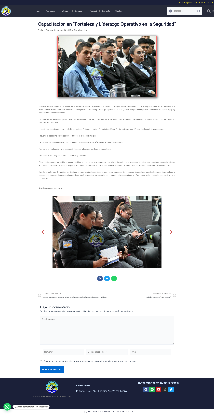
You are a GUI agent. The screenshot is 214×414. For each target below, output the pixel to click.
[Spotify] (152, 389)
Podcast (93, 11)
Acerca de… (50, 11)
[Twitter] (171, 389)
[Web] (150, 352)
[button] (43, 232)
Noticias (64, 11)
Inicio (38, 11)
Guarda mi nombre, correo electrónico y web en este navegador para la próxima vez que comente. (90, 361)
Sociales (78, 11)
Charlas (118, 11)
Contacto (106, 11)
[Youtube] (158, 389)
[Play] (170, 11)
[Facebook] (146, 389)
